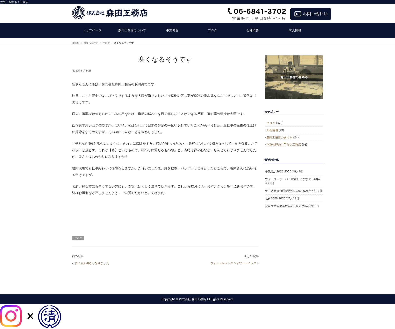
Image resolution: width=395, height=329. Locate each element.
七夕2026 (271, 198)
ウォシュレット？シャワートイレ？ (233, 263)
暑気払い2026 (274, 171)
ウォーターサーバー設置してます (286, 179)
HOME (75, 42)
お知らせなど (91, 42)
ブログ (212, 30)
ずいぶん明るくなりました (91, 263)
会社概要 (252, 30)
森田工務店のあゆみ (279, 137)
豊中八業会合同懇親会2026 (283, 190)
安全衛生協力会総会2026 (281, 206)
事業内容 (172, 30)
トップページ (92, 30)
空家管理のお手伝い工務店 (283, 144)
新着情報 (272, 130)
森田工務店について (132, 30)
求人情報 (295, 30)
